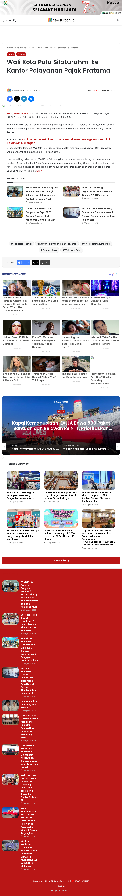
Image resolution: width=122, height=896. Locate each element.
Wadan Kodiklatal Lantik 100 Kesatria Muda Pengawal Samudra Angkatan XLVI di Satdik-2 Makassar (29, 854)
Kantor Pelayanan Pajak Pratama (57, 243)
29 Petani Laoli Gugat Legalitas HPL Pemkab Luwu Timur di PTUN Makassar (97, 191)
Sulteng (21, 54)
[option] (61, 425)
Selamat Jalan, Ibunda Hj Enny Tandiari (29, 704)
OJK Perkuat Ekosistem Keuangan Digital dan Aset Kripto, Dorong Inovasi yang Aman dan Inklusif (29, 756)
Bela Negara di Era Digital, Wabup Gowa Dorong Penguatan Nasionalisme (21, 495)
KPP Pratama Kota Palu (97, 243)
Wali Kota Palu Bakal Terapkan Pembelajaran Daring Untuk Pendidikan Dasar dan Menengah (60, 141)
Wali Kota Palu (72, 250)
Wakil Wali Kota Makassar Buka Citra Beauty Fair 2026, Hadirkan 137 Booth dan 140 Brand (59, 535)
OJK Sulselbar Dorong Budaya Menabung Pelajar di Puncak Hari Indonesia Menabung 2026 (29, 726)
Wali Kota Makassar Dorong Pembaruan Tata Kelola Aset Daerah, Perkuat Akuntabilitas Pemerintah (28, 681)
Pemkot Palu (49, 250)
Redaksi (61, 886)
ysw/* (39, 170)
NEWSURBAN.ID (22, 113)
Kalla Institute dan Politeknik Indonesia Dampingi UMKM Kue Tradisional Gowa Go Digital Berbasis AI (29, 788)
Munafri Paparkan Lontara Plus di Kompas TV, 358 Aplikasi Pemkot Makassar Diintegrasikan (96, 496)
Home (12, 47)
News (19, 47)
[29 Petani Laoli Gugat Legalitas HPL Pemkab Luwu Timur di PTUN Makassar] (71, 191)
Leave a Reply (61, 560)
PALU (9, 113)
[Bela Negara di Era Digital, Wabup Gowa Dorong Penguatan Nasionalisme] (23, 480)
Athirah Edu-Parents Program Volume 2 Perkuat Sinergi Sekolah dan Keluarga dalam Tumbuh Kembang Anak (29, 594)
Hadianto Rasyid (22, 243)
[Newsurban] (61, 20)
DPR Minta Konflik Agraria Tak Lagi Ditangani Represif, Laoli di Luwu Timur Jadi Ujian (60, 495)
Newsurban (17, 90)
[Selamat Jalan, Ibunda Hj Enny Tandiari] (10, 705)
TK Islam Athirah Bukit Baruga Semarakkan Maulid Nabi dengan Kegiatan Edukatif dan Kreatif (23, 535)
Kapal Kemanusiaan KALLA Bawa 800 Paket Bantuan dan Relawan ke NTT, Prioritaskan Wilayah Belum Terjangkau (61, 428)
